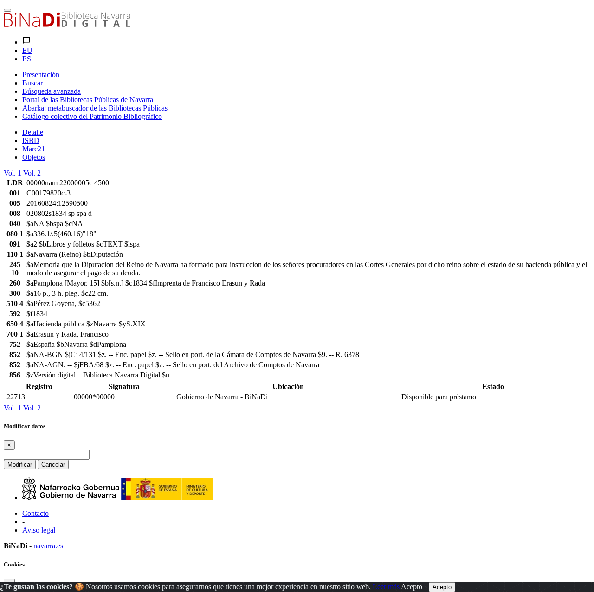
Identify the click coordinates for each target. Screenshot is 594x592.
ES (26, 59)
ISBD (30, 140)
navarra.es (48, 546)
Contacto (35, 513)
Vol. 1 (12, 173)
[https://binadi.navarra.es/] (67, 24)
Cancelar (53, 464)
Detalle (32, 132)
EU (27, 50)
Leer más (386, 587)
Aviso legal (38, 530)
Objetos (33, 157)
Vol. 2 (32, 173)
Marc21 (33, 149)
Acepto (411, 587)
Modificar (19, 464)
